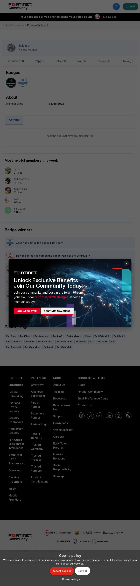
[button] (70, 579)
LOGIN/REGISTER (27, 311)
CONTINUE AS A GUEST (57, 311)
